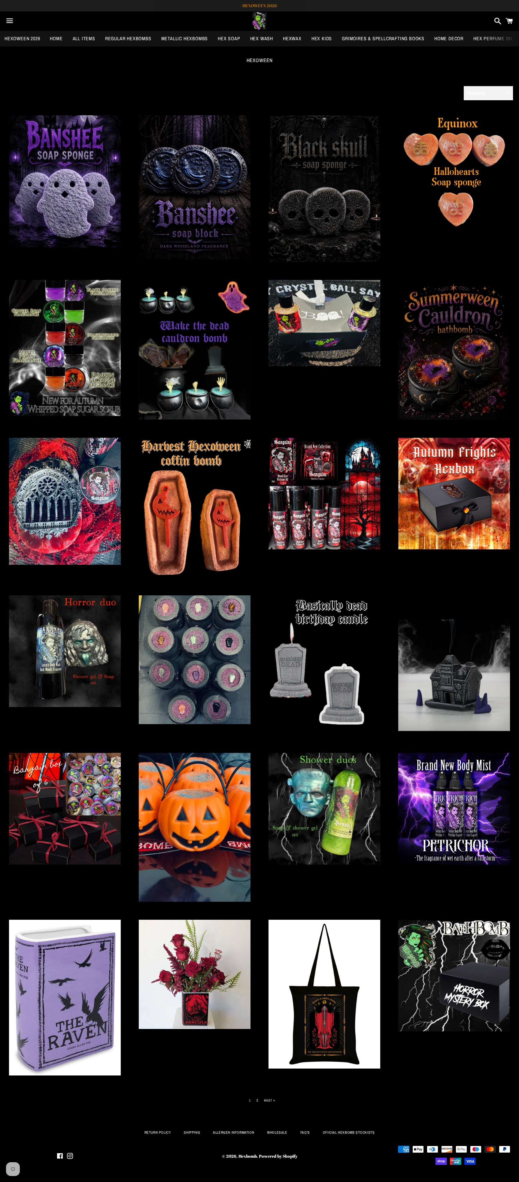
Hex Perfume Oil (493, 38)
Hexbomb (247, 1156)
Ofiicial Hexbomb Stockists (349, 1132)
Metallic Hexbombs (184, 38)
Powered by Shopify (278, 1156)
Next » (269, 1100)
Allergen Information (233, 1132)
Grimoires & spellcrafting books (383, 38)
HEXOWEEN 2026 (22, 38)
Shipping (192, 1132)
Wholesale (277, 1132)
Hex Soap (229, 38)
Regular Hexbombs (128, 38)
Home (56, 38)
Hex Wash (261, 38)
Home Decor (448, 38)
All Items (84, 38)
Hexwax (292, 38)
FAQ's (305, 1132)
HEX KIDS (321, 38)
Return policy (157, 1132)
